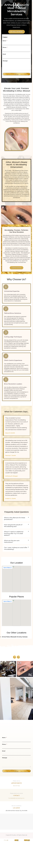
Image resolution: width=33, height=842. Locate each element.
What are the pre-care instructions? (11, 541)
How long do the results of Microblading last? (13, 525)
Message (5, 60)
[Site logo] (16, 5)
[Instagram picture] (8, 669)
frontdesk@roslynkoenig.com (16, 798)
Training (26, 840)
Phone (5, 47)
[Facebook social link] (14, 657)
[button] (16, 518)
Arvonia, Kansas (21, 637)
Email (4, 54)
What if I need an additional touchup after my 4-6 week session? (13, 533)
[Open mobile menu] (1, 5)
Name (5, 40)
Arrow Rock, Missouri (9, 637)
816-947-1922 (16, 785)
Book (16, 840)
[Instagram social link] (18, 657)
